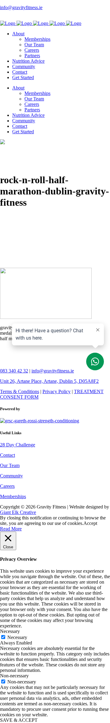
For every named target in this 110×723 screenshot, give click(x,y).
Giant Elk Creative (18, 512)
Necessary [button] (10, 631)
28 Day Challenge (17, 444)
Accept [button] (90, 523)
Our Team (10, 465)
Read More (11, 528)
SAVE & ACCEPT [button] (19, 720)
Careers (7, 486)
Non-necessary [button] (14, 675)
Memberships (13, 496)
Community (11, 475)
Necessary (17, 637)
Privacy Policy (56, 391)
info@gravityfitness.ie (21, 7)
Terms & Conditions (19, 391)
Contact (7, 455)
